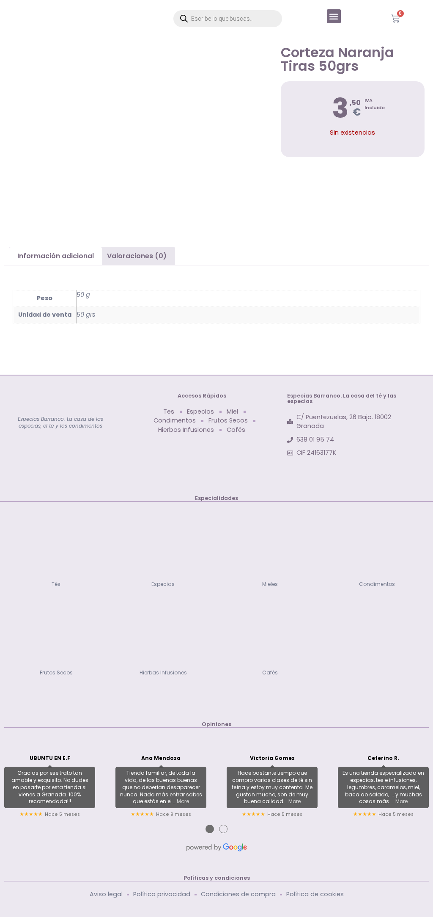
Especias (163, 584)
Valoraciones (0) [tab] (137, 256)
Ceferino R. (383, 758)
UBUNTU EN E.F (50, 758)
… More (181, 801)
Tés (56, 584)
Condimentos (377, 584)
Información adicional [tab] (55, 256)
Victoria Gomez (272, 758)
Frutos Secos (56, 672)
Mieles (270, 584)
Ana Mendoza (161, 758)
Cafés (270, 672)
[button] (334, 16)
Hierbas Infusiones (163, 672)
